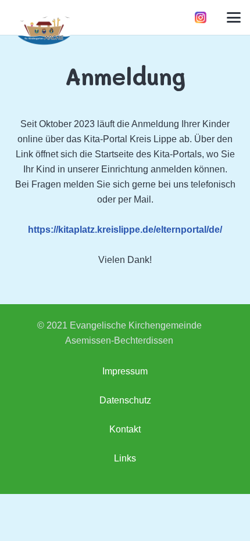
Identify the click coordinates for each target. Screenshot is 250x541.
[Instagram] (200, 17)
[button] (233, 17)
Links (125, 458)
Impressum (125, 371)
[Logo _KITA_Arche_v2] (43, 29)
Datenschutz (125, 400)
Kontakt (125, 429)
